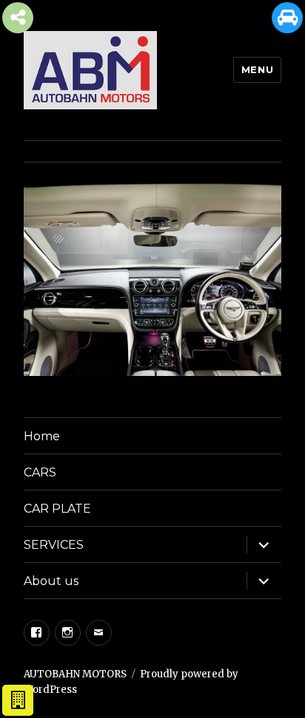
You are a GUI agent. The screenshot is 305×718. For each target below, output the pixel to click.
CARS (40, 472)
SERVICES (54, 545)
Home (42, 436)
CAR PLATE (57, 509)
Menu (257, 69)
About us (51, 581)
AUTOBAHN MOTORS (75, 674)
